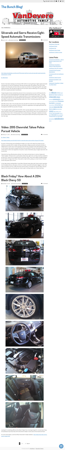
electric (56, 101)
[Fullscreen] (62, 36)
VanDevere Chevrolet (54, 44)
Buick (56, 94)
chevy (58, 97)
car (62, 94)
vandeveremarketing (14, 40)
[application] (56, 33)
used (58, 116)
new (54, 109)
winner (50, 120)
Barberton (51, 94)
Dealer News (24, 183)
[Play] (50, 36)
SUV (50, 114)
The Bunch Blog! (12, 7)
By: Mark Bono (4, 77)
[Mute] (60, 36)
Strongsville (57, 113)
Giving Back (58, 105)
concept (61, 99)
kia (61, 107)
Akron (53, 92)
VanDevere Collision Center (55, 52)
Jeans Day (57, 107)
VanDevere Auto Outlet (54, 50)
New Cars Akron (59, 109)
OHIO (51, 111)
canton (60, 94)
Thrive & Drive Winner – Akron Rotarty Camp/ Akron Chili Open (56, 61)
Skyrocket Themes (39, 448)
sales (55, 111)
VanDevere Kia (52, 48)
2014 (50, 92)
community (56, 99)
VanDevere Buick (53, 46)
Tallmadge (54, 115)
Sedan (57, 111)
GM (62, 105)
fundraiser (58, 103)
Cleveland (50, 99)
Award (61, 92)
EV (55, 103)
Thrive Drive (52, 116)
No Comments (45, 40)
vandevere (59, 118)
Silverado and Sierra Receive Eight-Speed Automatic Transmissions (23, 34)
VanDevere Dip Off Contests (55, 68)
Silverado (50, 113)
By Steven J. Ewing (5, 137)
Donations (53, 101)
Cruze (50, 101)
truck (56, 116)
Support (61, 113)
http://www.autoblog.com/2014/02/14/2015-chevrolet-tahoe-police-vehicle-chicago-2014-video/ (22, 140)
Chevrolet (52, 97)
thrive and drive (60, 114)
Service (59, 111)
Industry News (22, 40)
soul (53, 113)
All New (58, 93)
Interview (51, 107)
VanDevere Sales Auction (55, 77)
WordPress (32, 448)
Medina (51, 109)
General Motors (52, 105)
